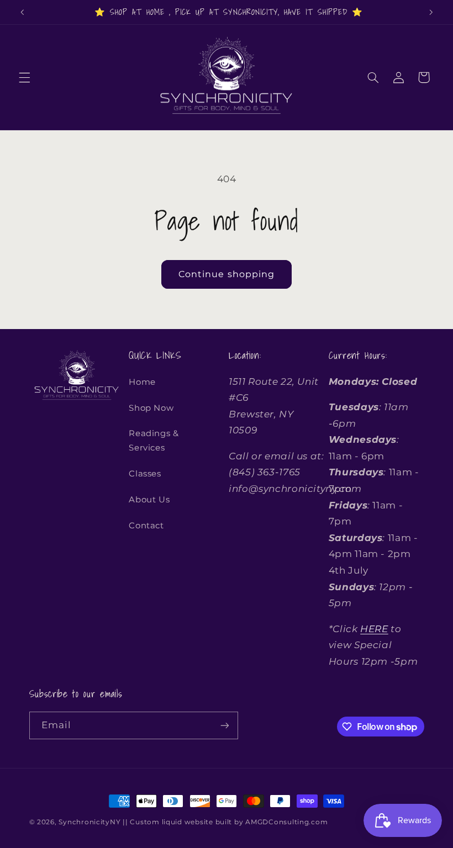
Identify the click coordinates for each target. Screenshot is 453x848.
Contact (146, 526)
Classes (145, 474)
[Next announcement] (431, 12)
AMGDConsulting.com (286, 822)
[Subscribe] (224, 725)
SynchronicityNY (89, 822)
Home (142, 382)
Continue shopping (226, 274)
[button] (24, 77)
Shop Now (151, 408)
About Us (149, 500)
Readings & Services (153, 440)
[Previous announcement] (22, 12)
